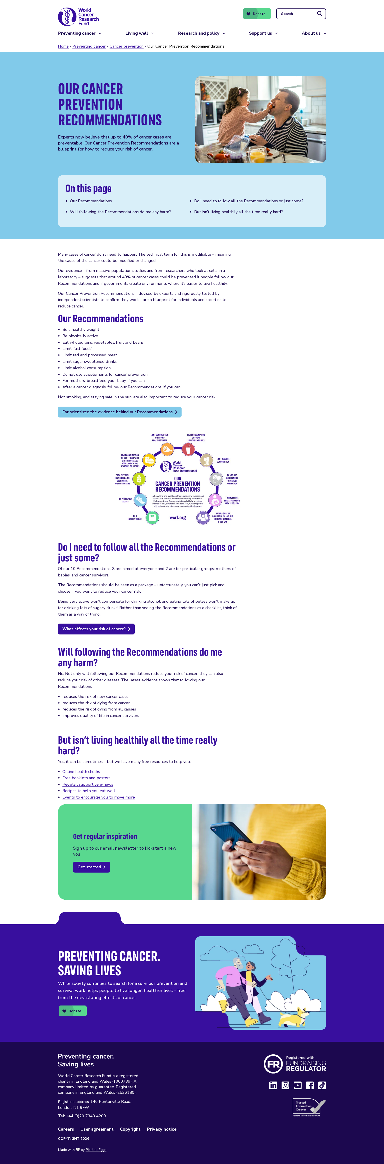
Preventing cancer (77, 33)
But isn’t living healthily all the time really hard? (238, 212)
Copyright (130, 1129)
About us (311, 33)
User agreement (97, 1129)
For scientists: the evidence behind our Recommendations (117, 412)
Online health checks (81, 771)
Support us (260, 33)
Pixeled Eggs (96, 1149)
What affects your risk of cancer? (94, 629)
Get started (89, 867)
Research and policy (199, 33)
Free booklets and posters (86, 778)
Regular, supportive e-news (87, 784)
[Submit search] (320, 13)
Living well (136, 33)
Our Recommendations (91, 201)
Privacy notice (161, 1129)
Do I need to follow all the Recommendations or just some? (248, 201)
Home (63, 46)
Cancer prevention (127, 46)
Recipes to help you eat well (88, 790)
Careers (66, 1129)
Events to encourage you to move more (98, 797)
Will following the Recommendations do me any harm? (120, 212)
